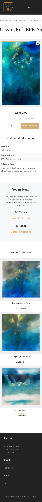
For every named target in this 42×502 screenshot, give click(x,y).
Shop (9, 20)
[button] (38, 43)
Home (3, 20)
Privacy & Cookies (11, 449)
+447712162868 (21, 218)
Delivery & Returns (12, 446)
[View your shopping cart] (29, 7)
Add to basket (30, 126)
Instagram (8, 468)
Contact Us (9, 452)
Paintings (18, 20)
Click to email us (21, 231)
